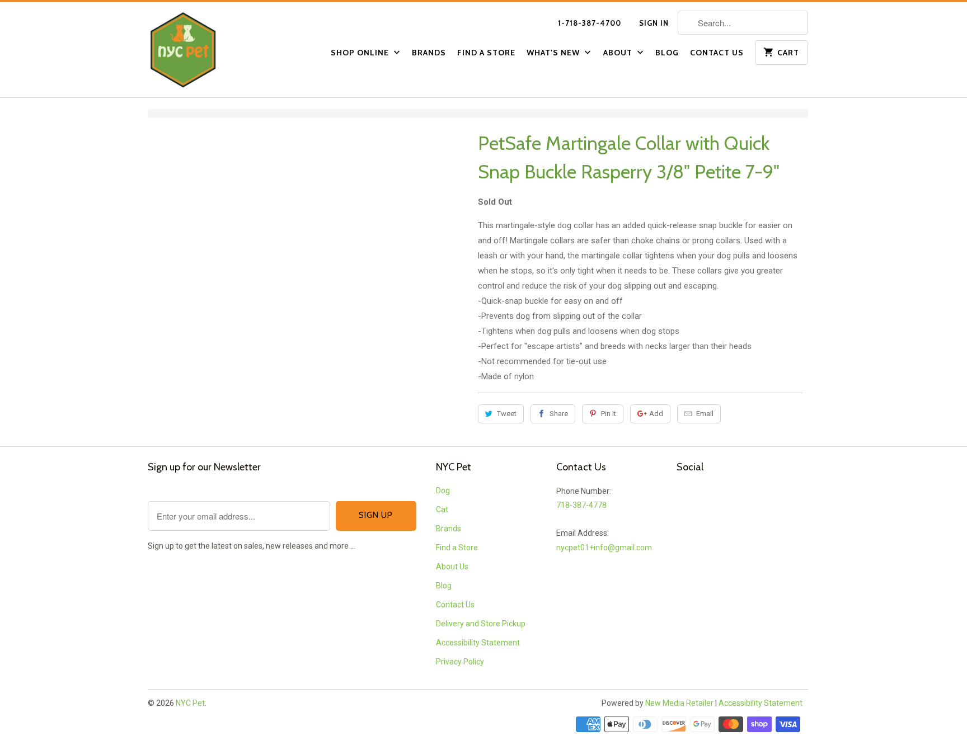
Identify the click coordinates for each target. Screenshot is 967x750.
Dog (443, 490)
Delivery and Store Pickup (480, 623)
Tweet (507, 413)
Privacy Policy (460, 661)
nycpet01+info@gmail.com (604, 547)
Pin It (608, 413)
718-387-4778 (581, 505)
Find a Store (486, 53)
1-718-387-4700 (589, 22)
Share (559, 413)
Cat (442, 509)
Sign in (654, 22)
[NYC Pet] (198, 50)
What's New (554, 53)
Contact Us (717, 53)
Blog (667, 53)
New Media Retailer (679, 703)
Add (656, 413)
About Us (452, 566)
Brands (429, 53)
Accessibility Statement (478, 642)
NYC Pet (190, 703)
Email (704, 413)
